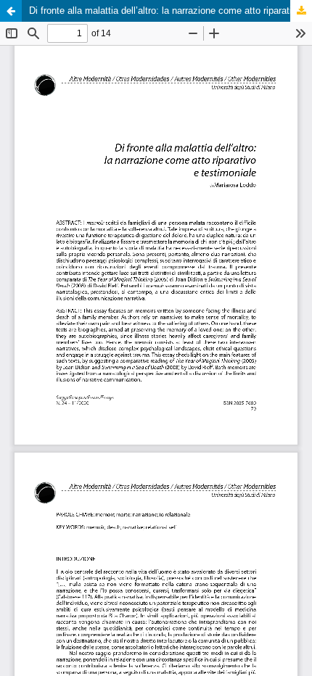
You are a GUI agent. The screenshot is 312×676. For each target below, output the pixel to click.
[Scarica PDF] (301, 11)
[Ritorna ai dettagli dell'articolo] (11, 11)
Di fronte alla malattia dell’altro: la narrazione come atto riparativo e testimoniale (170, 10)
